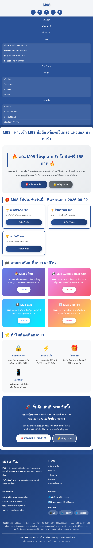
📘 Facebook (81, 513)
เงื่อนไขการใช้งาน (11, 122)
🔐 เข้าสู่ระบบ (61, 184)
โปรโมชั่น (46, 66)
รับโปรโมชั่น (24, 222)
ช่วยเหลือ (46, 100)
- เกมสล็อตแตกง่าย (15, 497)
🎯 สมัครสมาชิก (33, 184)
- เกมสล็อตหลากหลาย (15, 46)
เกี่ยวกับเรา (8, 79)
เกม (46, 39)
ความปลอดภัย (10, 117)
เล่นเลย (24, 290)
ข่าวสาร (7, 89)
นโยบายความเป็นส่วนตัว (48, 542)
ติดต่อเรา (8, 107)
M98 (46, 5)
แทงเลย (69, 290)
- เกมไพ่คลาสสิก (14, 61)
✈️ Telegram (66, 513)
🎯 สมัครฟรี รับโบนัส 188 (33, 438)
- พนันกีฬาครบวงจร (15, 51)
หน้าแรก (46, 20)
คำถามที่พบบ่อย (10, 112)
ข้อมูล (46, 73)
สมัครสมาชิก (46, 26)
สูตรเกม (7, 95)
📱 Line (53, 513)
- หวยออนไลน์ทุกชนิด (14, 56)
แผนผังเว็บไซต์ (64, 542)
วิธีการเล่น (8, 84)
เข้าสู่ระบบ (46, 33)
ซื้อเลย (24, 320)
